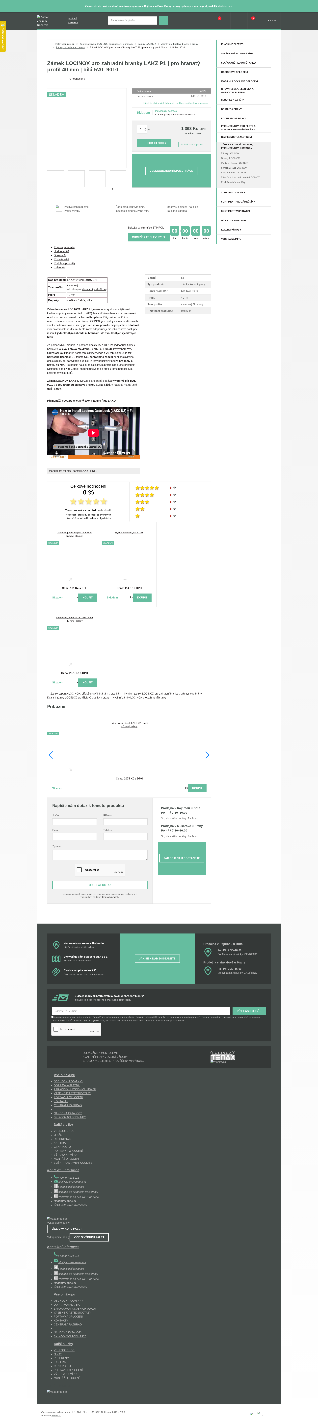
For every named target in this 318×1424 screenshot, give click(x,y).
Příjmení (108, 815)
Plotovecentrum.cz (64, 44)
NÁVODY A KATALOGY (68, 1113)
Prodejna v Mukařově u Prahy (224, 962)
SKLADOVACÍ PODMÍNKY (70, 1117)
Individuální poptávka (192, 144)
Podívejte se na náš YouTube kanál (78, 1197)
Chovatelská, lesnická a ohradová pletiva (237, 91)
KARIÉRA (60, 1142)
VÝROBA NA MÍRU (65, 1154)
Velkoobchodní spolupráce (171, 170)
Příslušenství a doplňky (233, 182)
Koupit (87, 597)
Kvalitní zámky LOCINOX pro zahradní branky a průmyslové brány (163, 693)
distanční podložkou (94, 289)
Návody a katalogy (233, 220)
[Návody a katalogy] (266, 220)
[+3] (118, 178)
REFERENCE (62, 1139)
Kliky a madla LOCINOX (233, 172)
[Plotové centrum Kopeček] (46, 20)
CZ (269, 20)
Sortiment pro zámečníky (238, 201)
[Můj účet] (239, 20)
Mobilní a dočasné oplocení (239, 81)
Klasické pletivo (232, 44)
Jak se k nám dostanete (182, 858)
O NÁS (58, 1135)
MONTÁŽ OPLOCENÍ (67, 1158)
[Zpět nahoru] (312, 1418)
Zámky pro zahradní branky (70, 47)
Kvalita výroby (231, 229)
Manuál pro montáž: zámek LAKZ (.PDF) (73, 470)
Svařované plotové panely (239, 62)
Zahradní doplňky (233, 192)
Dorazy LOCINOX (230, 158)
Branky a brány (231, 109)
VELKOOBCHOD (64, 1131)
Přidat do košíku (156, 142)
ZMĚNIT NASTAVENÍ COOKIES (73, 1162)
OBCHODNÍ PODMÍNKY (68, 1081)
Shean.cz (56, 1415)
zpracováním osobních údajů (83, 1017)
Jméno (56, 815)
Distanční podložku (58, 368)
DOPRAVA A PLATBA (67, 1085)
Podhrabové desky (233, 118)
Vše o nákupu (64, 1075)
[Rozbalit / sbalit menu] (266, 44)
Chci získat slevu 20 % (148, 237)
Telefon (107, 830)
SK (274, 20)
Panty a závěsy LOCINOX (234, 163)
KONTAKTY (61, 1101)
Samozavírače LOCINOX (234, 167)
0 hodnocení (77, 78)
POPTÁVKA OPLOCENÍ (68, 1097)
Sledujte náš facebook (71, 1186)
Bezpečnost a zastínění (236, 137)
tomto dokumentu (110, 897)
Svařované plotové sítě (237, 53)
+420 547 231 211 (68, 1177)
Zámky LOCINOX (230, 153)
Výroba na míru (231, 239)
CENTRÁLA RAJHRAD (68, 1105)
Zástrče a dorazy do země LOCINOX (240, 177)
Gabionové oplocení (234, 72)
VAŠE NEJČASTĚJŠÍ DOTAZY (72, 1093)
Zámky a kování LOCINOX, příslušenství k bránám (237, 146)
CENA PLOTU (62, 1146)
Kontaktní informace (63, 1170)
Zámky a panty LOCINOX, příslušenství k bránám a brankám (86, 693)
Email (55, 830)
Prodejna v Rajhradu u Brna (223, 944)
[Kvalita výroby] (266, 229)
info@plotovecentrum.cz (72, 1181)
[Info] (205, 20)
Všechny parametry (198, 103)
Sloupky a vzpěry (232, 100)
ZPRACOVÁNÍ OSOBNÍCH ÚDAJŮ (75, 1089)
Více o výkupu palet (67, 1228)
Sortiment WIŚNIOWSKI (235, 211)
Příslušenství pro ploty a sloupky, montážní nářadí (238, 128)
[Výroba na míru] (266, 238)
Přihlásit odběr (249, 1011)
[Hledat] (163, 20)
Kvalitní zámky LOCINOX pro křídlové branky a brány (78, 697)
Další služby (63, 1124)
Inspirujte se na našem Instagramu (78, 1192)
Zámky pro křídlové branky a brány (179, 44)
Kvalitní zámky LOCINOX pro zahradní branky (139, 697)
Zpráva (56, 846)
